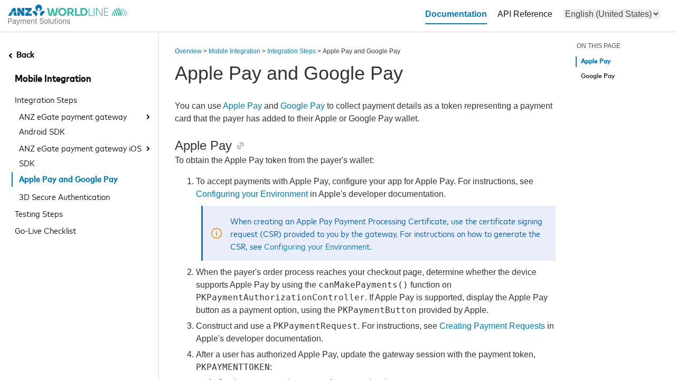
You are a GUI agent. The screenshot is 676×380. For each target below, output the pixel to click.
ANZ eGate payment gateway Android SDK (73, 123)
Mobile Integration (53, 79)
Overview (188, 51)
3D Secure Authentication (64, 196)
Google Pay (302, 105)
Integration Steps (46, 99)
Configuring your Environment (252, 193)
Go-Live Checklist (45, 230)
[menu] (611, 14)
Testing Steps (39, 213)
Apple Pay (242, 105)
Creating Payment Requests (492, 325)
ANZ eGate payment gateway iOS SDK (80, 155)
